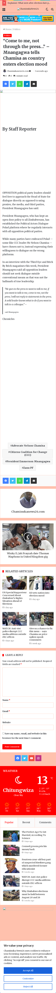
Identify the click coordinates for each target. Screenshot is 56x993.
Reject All (28, 986)
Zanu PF (28, 467)
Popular (9, 822)
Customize (28, 978)
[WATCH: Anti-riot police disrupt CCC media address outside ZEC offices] (14, 619)
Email (6, 711)
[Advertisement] (28, 162)
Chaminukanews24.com (18, 71)
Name (6, 700)
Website (6, 722)
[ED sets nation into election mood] (41, 583)
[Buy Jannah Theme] (28, 18)
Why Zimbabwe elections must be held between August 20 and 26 (35, 894)
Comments (45, 822)
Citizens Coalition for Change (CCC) (28, 453)
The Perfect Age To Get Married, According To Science (34, 835)
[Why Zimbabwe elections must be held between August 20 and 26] (11, 895)
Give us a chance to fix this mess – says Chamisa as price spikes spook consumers (40, 634)
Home (8, 29)
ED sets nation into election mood (39, 594)
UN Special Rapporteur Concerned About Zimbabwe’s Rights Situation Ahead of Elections (14, 598)
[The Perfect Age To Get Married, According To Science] (11, 836)
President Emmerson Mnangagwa (28, 461)
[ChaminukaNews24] (28, 9)
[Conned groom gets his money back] (11, 850)
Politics (16, 29)
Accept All (28, 970)
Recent (26, 822)
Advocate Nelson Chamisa (28, 445)
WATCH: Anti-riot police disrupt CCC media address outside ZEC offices (14, 632)
